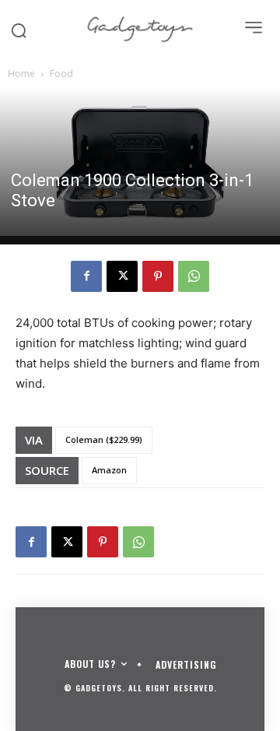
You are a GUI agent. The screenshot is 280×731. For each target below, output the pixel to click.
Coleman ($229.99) (103, 439)
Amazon (109, 470)
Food (61, 73)
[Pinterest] (157, 276)
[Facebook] (86, 276)
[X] (122, 276)
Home (21, 73)
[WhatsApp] (193, 276)
